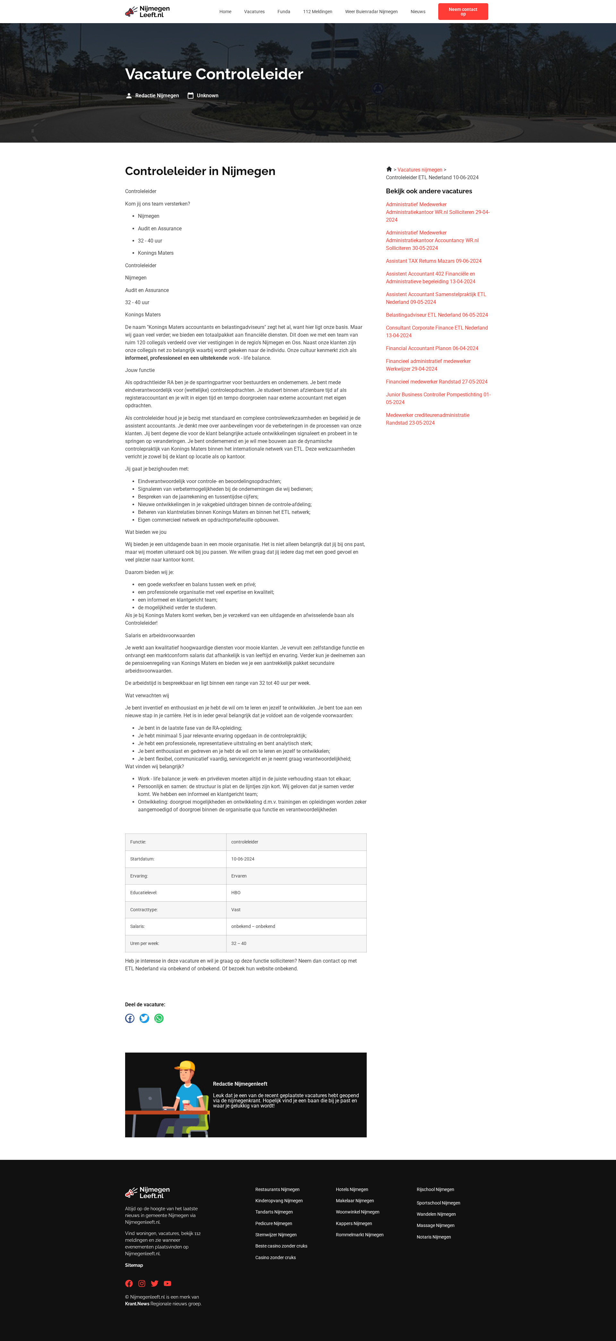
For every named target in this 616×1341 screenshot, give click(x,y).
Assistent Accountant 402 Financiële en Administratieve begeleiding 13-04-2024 (430, 278)
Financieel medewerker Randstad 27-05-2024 (437, 382)
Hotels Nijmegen (352, 1189)
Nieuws (418, 11)
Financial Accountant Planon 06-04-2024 (432, 348)
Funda (284, 11)
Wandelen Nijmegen (436, 1214)
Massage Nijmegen (436, 1225)
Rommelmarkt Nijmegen (360, 1234)
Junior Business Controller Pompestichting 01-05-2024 (438, 398)
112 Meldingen (317, 11)
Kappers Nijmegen (354, 1223)
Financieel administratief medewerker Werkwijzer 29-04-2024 (428, 365)
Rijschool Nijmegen (435, 1189)
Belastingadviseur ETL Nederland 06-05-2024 (437, 315)
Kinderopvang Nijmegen (279, 1200)
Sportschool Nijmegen (438, 1202)
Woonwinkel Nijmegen (358, 1211)
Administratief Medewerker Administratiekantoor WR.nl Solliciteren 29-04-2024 (438, 212)
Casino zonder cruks (275, 1257)
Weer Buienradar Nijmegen (371, 11)
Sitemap (134, 1265)
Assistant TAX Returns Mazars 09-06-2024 (434, 261)
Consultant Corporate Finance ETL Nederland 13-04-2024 (437, 332)
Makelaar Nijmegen (355, 1200)
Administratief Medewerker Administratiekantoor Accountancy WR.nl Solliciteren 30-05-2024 (432, 240)
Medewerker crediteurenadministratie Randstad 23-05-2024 (427, 419)
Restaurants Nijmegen (277, 1189)
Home (225, 11)
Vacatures (254, 11)
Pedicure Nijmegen (273, 1223)
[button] (129, 1018)
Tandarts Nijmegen (274, 1211)
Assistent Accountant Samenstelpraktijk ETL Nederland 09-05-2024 (436, 298)
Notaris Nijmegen (434, 1237)
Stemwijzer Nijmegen (276, 1234)
